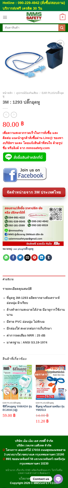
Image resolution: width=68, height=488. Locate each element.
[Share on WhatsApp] (6, 257)
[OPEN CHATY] (58, 479)
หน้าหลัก (8, 92)
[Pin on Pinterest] (34, 257)
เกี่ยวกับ (20, 470)
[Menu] (5, 17)
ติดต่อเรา (45, 473)
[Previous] (2, 397)
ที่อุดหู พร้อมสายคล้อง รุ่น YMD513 (50, 408)
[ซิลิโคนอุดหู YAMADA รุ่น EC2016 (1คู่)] (17, 382)
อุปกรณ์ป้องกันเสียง (27, 92)
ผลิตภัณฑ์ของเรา (41, 470)
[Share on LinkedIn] (41, 257)
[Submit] (61, 27)
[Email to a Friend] (27, 257)
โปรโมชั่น (57, 470)
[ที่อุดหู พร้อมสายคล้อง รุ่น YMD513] (50, 382)
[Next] (65, 397)
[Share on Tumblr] (49, 257)
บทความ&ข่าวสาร (28, 473)
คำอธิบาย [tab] (8, 279)
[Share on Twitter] (20, 257)
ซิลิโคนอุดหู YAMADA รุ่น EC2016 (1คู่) (17, 408)
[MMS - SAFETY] (34, 17)
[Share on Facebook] (13, 257)
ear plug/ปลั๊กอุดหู (23, 248)
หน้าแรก (10, 470)
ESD (28, 470)
